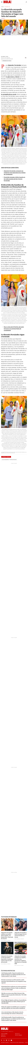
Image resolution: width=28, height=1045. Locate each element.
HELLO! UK (3, 1036)
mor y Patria (15, 77)
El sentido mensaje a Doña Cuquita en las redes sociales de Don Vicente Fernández (14, 179)
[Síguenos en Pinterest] (9, 1040)
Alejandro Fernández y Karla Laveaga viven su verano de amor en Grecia (21, 935)
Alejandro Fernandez (9, 459)
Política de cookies (17, 1042)
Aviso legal (5, 1042)
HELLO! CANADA (18, 1035)
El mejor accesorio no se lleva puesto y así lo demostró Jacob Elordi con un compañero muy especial (13, 981)
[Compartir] (25, 57)
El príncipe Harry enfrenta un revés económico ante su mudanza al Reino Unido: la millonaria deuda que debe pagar (13, 988)
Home (2, 6)
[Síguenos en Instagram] (6, 1040)
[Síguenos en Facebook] (1, 1040)
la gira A (8, 77)
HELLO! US (17, 1033)
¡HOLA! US (3, 1035)
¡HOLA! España (4, 1033)
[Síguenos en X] (4, 1040)
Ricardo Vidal (4, 56)
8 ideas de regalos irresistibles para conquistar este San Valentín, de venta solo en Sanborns (13, 1007)
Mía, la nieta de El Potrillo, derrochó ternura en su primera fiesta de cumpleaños (14, 328)
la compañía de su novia (8, 94)
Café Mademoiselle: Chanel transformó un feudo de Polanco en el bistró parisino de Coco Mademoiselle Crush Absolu (13, 974)
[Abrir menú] (1, 2)
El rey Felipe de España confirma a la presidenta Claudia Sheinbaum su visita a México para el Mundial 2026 (13, 1001)
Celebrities (7, 6)
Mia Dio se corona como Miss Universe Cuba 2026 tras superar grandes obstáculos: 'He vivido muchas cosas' (14, 994)
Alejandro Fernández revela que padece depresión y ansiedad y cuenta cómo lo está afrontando (7, 959)
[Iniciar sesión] (26, 2)
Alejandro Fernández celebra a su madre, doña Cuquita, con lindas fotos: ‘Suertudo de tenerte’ (7, 935)
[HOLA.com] (14, 1029)
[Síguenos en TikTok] (11, 1040)
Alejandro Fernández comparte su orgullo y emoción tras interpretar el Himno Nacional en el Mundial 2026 (21, 959)
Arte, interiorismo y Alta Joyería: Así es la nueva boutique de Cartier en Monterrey (12, 1012)
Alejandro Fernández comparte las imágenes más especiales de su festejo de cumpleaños (14, 172)
